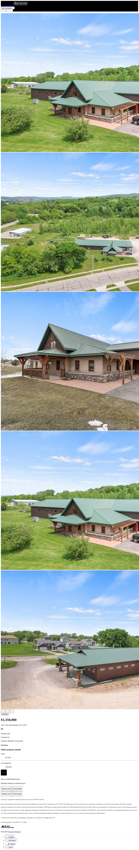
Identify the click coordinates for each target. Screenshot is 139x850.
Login (3, 10)
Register (9, 10)
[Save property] (7, 711)
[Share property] (12, 711)
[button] (69, 83)
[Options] (3, 711)
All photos (5, 714)
